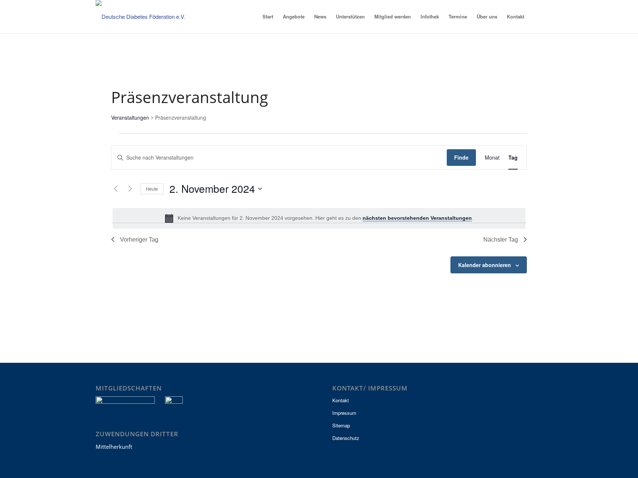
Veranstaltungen (130, 117)
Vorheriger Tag (139, 239)
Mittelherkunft (114, 446)
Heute (152, 188)
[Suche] (535, 16)
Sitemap (341, 425)
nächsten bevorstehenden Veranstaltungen (417, 218)
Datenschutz (345, 437)
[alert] (319, 218)
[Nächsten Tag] (130, 188)
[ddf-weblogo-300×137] (145, 16)
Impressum (344, 412)
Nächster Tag (500, 239)
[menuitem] (268, 16)
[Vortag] (115, 188)
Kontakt (340, 400)
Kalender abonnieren (484, 265)
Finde (461, 157)
